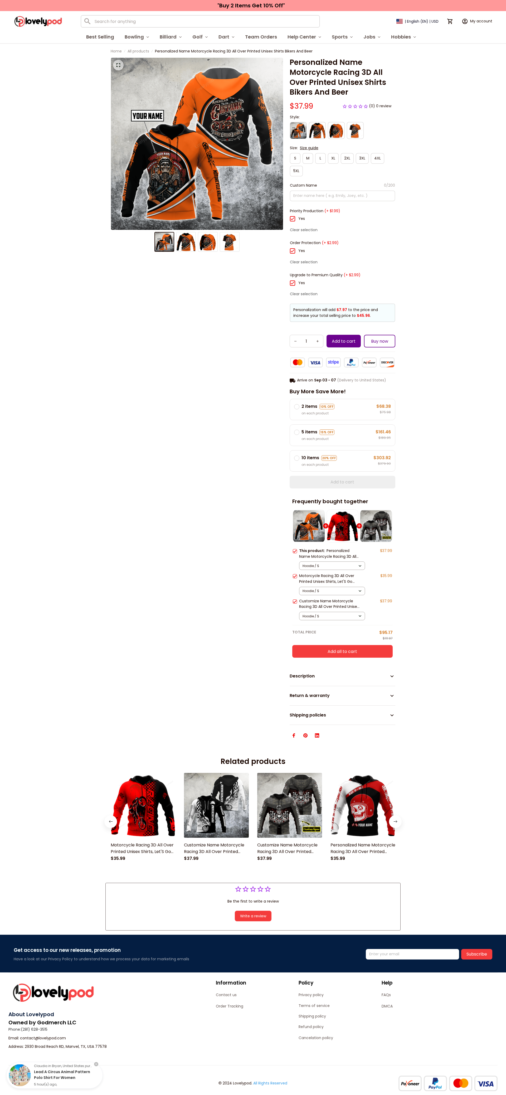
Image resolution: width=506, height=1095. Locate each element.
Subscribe (476, 954)
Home (116, 51)
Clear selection (304, 229)
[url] (43, 1038)
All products (138, 51)
